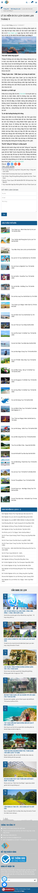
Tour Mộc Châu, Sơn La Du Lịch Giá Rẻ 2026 (23, 249)
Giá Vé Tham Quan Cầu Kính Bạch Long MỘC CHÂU (16, 540)
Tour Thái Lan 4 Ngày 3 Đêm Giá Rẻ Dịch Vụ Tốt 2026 (23, 419)
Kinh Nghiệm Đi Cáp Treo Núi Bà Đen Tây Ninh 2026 (16, 529)
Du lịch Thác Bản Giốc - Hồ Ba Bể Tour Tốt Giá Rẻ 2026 (24, 499)
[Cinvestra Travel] (6, 2)
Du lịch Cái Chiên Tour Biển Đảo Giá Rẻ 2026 (23, 343)
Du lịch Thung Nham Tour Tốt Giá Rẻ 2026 (23, 480)
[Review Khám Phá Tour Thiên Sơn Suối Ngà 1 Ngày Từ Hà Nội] (20, 769)
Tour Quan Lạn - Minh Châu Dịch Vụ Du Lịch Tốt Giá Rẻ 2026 (23, 230)
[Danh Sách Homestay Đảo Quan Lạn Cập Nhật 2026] (20, 629)
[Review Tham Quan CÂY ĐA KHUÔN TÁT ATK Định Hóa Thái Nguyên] (20, 685)
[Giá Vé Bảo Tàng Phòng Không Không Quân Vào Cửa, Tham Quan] (20, 657)
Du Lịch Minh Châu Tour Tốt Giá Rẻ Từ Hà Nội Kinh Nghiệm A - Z (24, 409)
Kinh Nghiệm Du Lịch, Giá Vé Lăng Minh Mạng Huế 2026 (17, 517)
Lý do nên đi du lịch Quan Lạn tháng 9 (21, 35)
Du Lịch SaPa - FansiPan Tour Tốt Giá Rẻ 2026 (22, 277)
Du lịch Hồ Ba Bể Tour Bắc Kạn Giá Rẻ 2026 (23, 453)
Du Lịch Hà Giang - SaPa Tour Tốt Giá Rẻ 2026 (24, 428)
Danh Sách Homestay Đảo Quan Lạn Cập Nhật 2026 (17, 174)
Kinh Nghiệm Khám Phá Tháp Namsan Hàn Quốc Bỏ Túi (17, 513)
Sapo (22, 891)
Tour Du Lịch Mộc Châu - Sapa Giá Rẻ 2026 (23, 445)
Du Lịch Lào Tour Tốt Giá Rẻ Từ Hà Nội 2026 (23, 472)
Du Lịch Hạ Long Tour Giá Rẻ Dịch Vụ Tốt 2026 (24, 296)
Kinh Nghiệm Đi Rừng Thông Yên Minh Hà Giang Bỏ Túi (17, 526)
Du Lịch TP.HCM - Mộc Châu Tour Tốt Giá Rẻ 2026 (23, 360)
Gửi (4, 214)
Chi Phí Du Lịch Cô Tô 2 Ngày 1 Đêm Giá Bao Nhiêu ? (16, 532)
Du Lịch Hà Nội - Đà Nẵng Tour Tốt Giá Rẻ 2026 (22, 287)
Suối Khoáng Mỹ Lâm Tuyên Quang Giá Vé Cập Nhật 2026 (18, 523)
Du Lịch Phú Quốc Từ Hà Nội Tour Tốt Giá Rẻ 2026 (23, 334)
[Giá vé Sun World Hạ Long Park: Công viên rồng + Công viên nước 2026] (20, 601)
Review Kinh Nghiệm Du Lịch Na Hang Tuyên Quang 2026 (18, 576)
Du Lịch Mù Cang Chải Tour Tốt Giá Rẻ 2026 (23, 437)
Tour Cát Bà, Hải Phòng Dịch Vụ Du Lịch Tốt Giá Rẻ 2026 (23, 240)
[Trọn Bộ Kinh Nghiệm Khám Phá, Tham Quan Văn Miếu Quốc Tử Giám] (20, 741)
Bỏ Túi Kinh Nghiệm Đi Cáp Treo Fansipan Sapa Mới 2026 (18, 562)
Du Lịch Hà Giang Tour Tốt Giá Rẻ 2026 (22, 400)
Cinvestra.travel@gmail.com (14, 837)
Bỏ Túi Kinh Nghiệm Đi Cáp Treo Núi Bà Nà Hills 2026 (16, 565)
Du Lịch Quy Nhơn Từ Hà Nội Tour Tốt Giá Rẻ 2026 (23, 390)
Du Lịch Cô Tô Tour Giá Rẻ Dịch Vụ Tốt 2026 (23, 258)
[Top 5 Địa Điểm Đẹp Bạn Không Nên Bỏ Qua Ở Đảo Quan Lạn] (20, 713)
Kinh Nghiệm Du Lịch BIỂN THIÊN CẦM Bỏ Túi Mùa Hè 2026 (18, 520)
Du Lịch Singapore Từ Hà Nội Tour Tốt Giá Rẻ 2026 (23, 380)
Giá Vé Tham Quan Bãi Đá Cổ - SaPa (12, 553)
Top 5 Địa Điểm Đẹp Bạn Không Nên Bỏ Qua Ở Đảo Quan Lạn (19, 184)
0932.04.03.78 (12, 835)
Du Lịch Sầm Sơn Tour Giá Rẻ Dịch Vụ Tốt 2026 (22, 315)
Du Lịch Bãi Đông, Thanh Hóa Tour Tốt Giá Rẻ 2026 (24, 462)
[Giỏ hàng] (31, 2)
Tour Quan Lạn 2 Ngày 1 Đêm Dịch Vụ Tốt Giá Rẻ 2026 (24, 305)
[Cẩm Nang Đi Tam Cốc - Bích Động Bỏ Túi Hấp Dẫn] (20, 797)
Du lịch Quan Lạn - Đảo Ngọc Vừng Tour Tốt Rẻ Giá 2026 (23, 489)
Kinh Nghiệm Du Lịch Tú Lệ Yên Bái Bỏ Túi (13, 556)
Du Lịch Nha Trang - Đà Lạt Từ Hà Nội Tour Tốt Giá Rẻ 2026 (23, 370)
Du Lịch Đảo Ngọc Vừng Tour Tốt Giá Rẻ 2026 (24, 351)
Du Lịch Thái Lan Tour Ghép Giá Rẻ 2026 (22, 325)
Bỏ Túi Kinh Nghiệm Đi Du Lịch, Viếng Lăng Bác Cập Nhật (17, 573)
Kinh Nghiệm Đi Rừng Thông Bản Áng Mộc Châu (15, 559)
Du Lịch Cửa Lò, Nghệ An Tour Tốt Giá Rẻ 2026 (22, 267)
